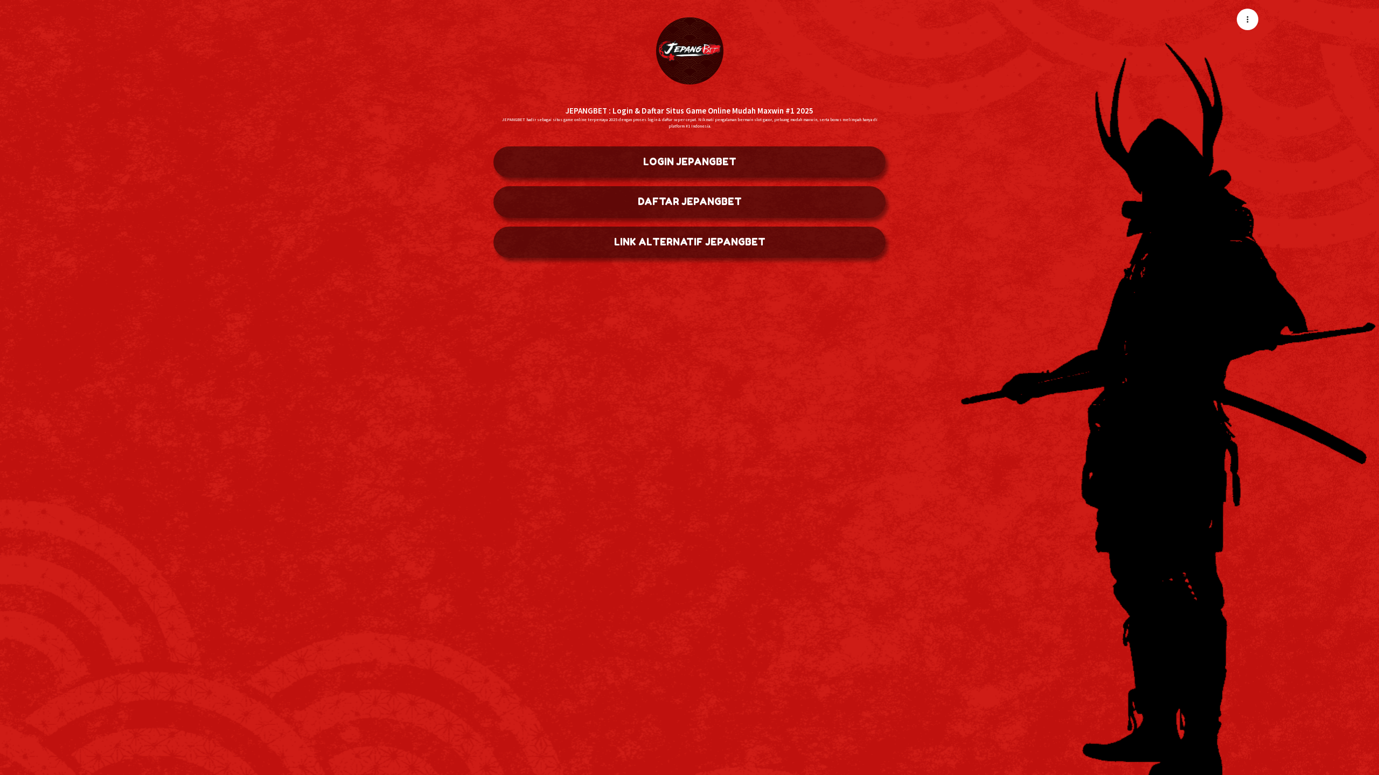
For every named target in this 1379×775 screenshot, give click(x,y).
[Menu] (1247, 19)
